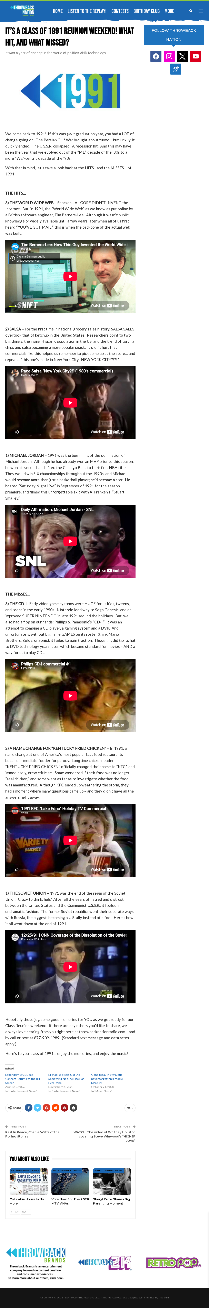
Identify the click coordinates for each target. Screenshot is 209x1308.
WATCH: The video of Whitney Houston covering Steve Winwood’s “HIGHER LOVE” (104, 1136)
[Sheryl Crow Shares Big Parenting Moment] (112, 1181)
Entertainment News (25, 1170)
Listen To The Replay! (87, 11)
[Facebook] (155, 56)
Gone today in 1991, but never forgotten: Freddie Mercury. (107, 1078)
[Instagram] (169, 56)
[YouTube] (195, 56)
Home (58, 11)
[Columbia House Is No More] (29, 1181)
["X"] (182, 56)
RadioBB (164, 1297)
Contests (120, 11)
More (169, 11)
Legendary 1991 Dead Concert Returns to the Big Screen (22, 1078)
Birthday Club (146, 11)
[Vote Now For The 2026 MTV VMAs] (70, 1181)
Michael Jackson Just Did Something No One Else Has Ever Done (66, 1078)
